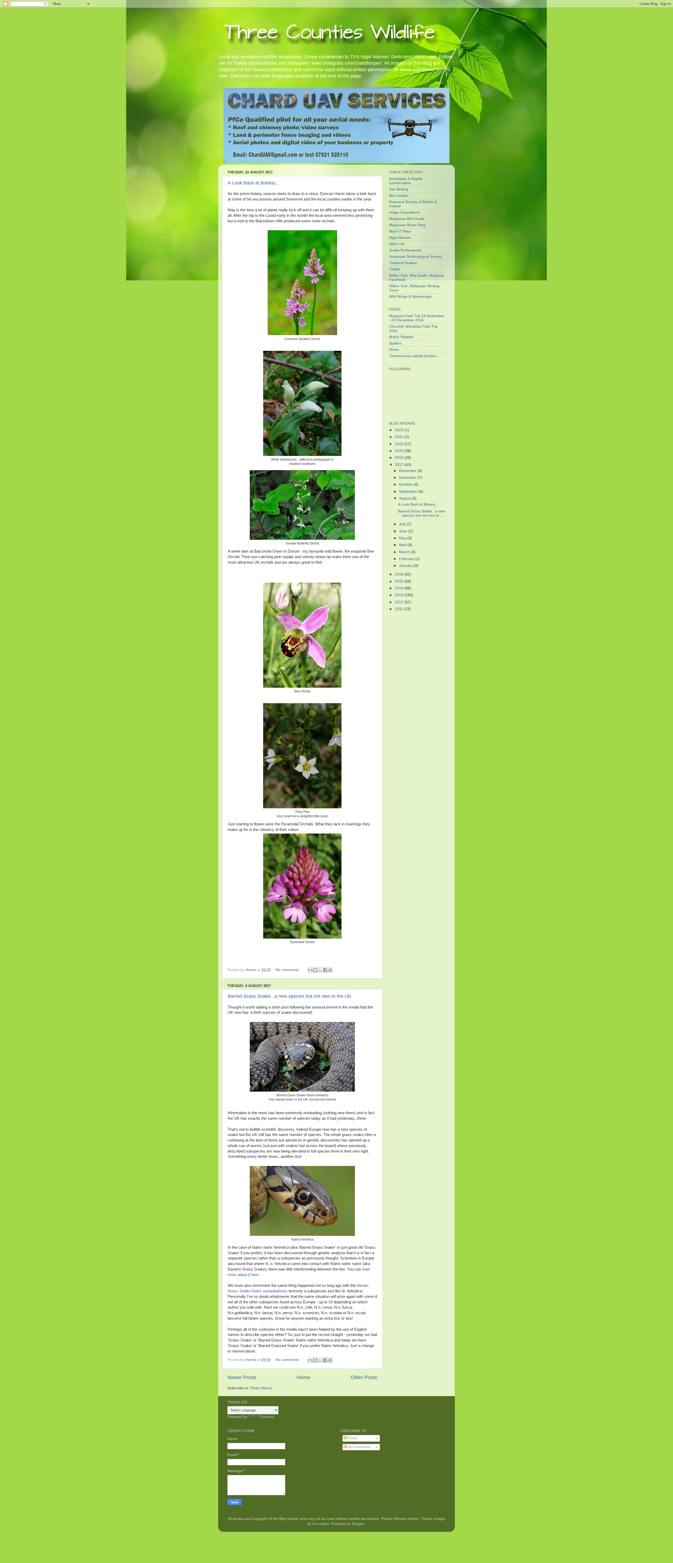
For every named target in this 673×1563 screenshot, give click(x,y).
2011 (399, 609)
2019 (399, 451)
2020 (399, 444)
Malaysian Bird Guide (407, 219)
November (408, 478)
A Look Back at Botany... (253, 183)
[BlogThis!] (315, 970)
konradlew (320, 1524)
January (406, 566)
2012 (399, 602)
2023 (399, 430)
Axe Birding (398, 189)
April (403, 545)
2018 (399, 458)
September (409, 491)
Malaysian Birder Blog (407, 225)
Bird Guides (399, 196)
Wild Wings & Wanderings (410, 297)
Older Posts (364, 1377)
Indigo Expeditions (404, 212)
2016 (399, 574)
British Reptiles (401, 337)
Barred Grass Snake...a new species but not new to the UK (289, 996)
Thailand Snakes (403, 263)
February (407, 559)
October (406, 484)
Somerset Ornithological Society (415, 257)
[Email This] (310, 970)
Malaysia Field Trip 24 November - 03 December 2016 (416, 318)
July (403, 524)
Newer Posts (241, 1377)
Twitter (394, 269)
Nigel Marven (400, 238)
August (405, 498)
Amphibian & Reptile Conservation (406, 181)
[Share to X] (320, 970)
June (403, 531)
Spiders (395, 343)
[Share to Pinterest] (330, 970)
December (408, 471)
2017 (399, 465)
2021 (399, 437)
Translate (266, 1417)
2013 (399, 595)
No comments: (288, 970)
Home (303, 1377)
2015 (399, 581)
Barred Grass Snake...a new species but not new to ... (421, 513)
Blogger (358, 1524)
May (403, 538)
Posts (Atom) (261, 1388)
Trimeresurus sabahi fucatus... (414, 356)
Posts (352, 1438)
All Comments (359, 1447)
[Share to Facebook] (325, 970)
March (405, 552)
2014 (399, 588)
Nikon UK (397, 244)
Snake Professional (405, 250)
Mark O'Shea (400, 231)
